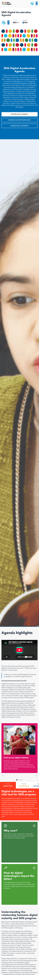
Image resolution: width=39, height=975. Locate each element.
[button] (3, 776)
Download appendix (19, 125)
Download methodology (19, 120)
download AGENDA (19, 114)
